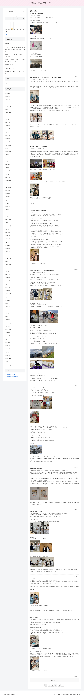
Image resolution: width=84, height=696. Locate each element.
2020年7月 (7, 303)
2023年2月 (7, 213)
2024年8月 (7, 158)
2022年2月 (7, 251)
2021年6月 (7, 277)
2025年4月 (7, 132)
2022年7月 (7, 235)
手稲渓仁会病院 (11, 374)
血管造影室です (9, 64)
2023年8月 (7, 193)
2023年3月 (7, 209)
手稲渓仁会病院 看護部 (12, 376)
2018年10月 (8, 365)
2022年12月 (8, 219)
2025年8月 (7, 119)
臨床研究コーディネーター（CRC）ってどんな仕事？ (15, 55)
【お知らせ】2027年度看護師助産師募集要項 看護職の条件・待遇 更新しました (15, 49)
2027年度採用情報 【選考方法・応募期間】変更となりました (15, 60)
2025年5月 (7, 129)
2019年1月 (7, 355)
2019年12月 (8, 323)
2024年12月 (8, 145)
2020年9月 (7, 297)
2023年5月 (7, 203)
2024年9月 (7, 154)
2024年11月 (8, 148)
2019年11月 (8, 326)
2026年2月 (7, 99)
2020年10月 (8, 294)
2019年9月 (7, 332)
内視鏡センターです (10, 68)
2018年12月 (8, 358)
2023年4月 (7, 206)
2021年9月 (7, 268)
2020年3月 (7, 316)
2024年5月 (7, 167)
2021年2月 (7, 290)
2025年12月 (8, 106)
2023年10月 (8, 187)
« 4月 (6, 34)
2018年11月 (8, 361)
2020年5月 (7, 310)
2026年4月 (7, 93)
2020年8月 (7, 300)
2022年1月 (7, 255)
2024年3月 (7, 174)
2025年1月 (7, 142)
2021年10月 (8, 264)
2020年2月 (7, 319)
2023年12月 (8, 180)
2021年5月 (7, 281)
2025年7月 (7, 122)
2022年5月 (7, 242)
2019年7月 (7, 339)
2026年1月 (7, 103)
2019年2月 (7, 352)
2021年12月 (8, 258)
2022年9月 (7, 229)
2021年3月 (7, 287)
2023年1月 (7, 216)
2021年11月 (8, 261)
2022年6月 (7, 239)
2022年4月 (7, 245)
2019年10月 (8, 329)
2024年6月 (7, 164)
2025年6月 (7, 125)
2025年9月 (7, 116)
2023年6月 (7, 200)
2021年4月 (7, 284)
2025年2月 (7, 138)
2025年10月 (8, 112)
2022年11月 (8, 222)
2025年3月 (7, 135)
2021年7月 (7, 274)
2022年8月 (7, 232)
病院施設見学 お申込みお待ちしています (15, 72)
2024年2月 (7, 177)
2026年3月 (7, 96)
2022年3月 (7, 248)
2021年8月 (7, 271)
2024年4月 (7, 171)
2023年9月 (7, 190)
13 (59, 685)
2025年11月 (8, 109)
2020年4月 (7, 313)
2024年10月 (8, 151)
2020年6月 (7, 306)
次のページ (54, 680)
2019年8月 (7, 336)
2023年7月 (7, 196)
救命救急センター (9, 44)
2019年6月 (7, 342)
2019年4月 (7, 345)
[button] (24, 11)
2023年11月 (8, 184)
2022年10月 (8, 226)
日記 (6, 83)
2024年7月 (7, 161)
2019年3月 (7, 349)
